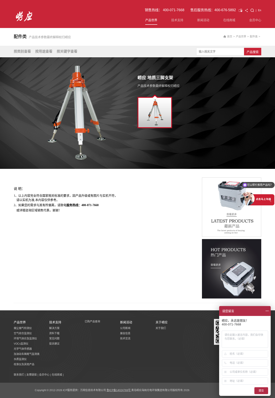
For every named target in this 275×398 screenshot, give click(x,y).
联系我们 (19, 374)
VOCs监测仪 (21, 343)
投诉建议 (54, 343)
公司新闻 (125, 328)
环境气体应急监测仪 (25, 338)
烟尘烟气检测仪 (23, 328)
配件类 (254, 36)
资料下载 (54, 333)
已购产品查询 (92, 321)
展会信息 (125, 333)
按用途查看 (43, 51)
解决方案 (54, 328)
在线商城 (229, 20)
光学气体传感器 (23, 348)
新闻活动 (203, 20)
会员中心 (255, 20)
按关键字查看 (67, 51)
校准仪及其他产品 (24, 364)
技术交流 (125, 338)
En (259, 10)
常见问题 (54, 338)
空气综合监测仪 (23, 333)
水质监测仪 (20, 359)
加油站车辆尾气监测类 (27, 354)
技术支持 (177, 20)
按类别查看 (22, 51)
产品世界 (151, 20)
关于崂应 (162, 322)
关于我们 (161, 328)
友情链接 (31, 374)
